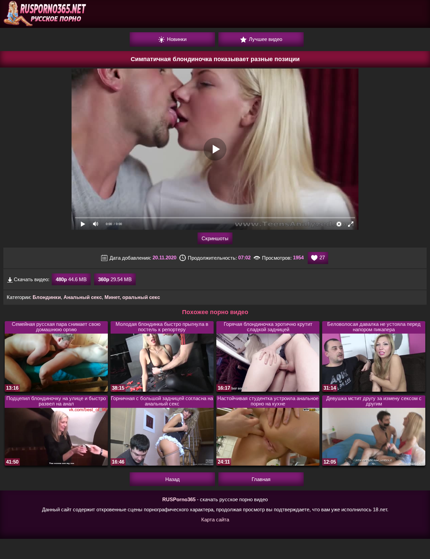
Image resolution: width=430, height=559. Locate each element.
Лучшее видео (265, 39)
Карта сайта (215, 519)
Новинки (176, 39)
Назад (172, 479)
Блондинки (47, 297)
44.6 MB (71, 279)
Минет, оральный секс (132, 297)
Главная (261, 479)
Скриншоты (215, 238)
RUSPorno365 (179, 499)
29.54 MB (115, 279)
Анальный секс (82, 297)
